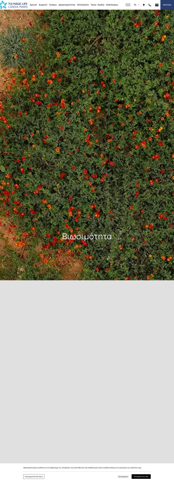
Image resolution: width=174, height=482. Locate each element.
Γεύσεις (53, 4)
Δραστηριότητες (67, 4)
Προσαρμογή (123, 476)
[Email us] (155, 4)
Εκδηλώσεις (112, 4)
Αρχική (33, 4)
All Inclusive (83, 4)
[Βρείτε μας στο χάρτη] (145, 4)
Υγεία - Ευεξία (97, 4)
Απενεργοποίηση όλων (34, 476)
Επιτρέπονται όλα (141, 476)
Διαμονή (43, 4)
